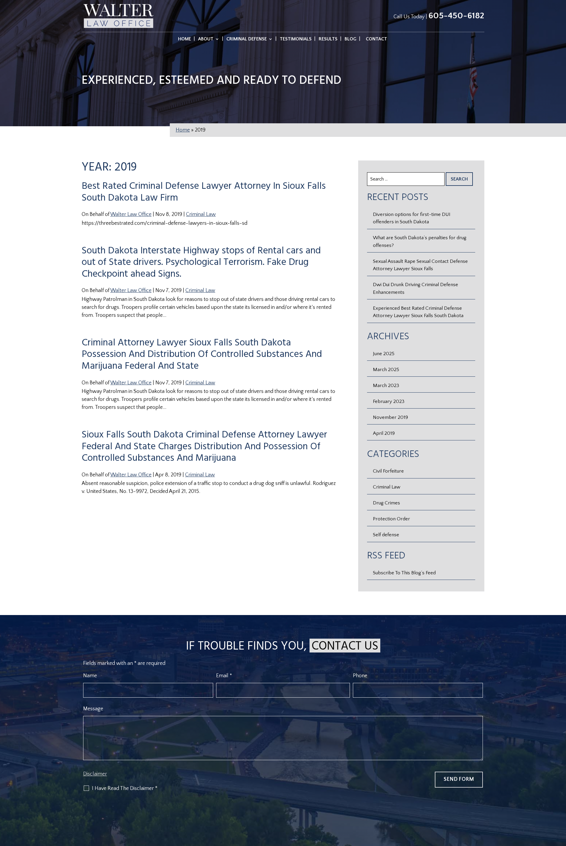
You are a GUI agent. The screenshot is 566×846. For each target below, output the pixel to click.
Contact (376, 39)
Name (90, 676)
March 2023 (386, 385)
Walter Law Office (131, 214)
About (205, 39)
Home (184, 39)
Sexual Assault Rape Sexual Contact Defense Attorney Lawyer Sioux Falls (420, 265)
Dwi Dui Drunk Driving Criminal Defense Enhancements (415, 288)
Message (93, 709)
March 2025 (386, 369)
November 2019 (390, 417)
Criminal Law (201, 214)
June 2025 (383, 353)
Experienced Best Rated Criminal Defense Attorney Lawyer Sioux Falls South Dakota (418, 312)
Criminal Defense (246, 39)
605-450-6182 (456, 16)
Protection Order (391, 519)
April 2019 (384, 433)
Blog (350, 39)
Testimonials (296, 39)
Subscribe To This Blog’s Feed (404, 573)
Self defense (386, 534)
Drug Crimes (386, 503)
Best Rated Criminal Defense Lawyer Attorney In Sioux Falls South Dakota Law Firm (204, 192)
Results (328, 39)
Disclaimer (95, 774)
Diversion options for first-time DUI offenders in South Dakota (411, 218)
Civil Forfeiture (388, 471)
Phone (360, 676)
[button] (560, 803)
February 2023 (388, 401)
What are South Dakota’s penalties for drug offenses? (419, 241)
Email (224, 676)
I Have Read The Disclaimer (124, 788)
